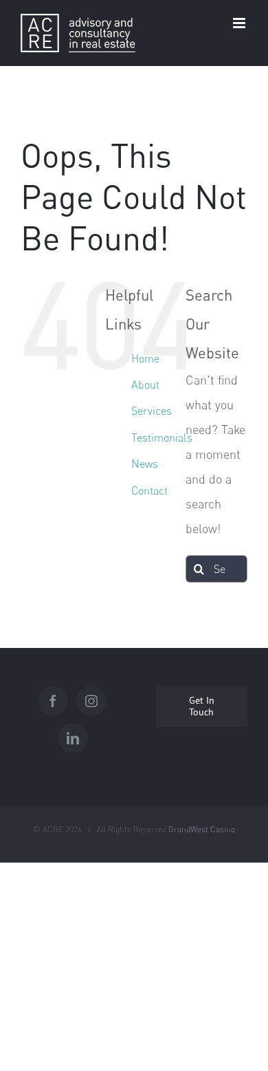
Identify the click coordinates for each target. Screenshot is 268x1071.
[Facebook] (53, 701)
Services (151, 411)
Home (145, 358)
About (145, 384)
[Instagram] (91, 701)
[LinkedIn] (73, 738)
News (144, 463)
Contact (149, 490)
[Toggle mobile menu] (240, 23)
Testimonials (161, 437)
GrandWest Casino (201, 829)
